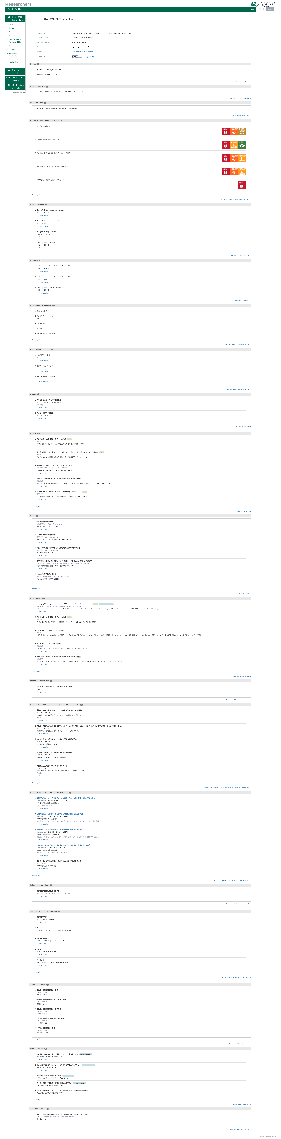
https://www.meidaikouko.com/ (82, 52)
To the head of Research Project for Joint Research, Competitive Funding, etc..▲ (227, 788)
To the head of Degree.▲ (243, 82)
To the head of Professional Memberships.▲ (238, 344)
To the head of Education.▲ (242, 301)
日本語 (261, 9)
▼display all (36, 195)
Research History (15, 46)
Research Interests (15, 32)
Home (252, 9)
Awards (11, 66)
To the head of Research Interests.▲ (240, 98)
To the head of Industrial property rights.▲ (238, 904)
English (270, 9)
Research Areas (14, 36)
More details (43, 215)
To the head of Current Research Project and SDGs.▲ (235, 199)
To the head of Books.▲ (244, 593)
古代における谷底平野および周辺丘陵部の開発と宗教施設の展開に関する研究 (63, 845)
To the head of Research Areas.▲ (241, 116)
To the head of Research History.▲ (240, 255)
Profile (11, 24)
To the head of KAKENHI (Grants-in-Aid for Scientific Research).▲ (231, 880)
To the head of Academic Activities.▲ (240, 1129)
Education (12, 50)
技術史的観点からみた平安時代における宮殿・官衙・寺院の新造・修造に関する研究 (66, 798)
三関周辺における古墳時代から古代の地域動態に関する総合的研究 (60, 814)
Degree (11, 28)
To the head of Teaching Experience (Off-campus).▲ (235, 977)
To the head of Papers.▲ (243, 511)
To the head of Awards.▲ (243, 426)
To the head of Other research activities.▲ (238, 700)
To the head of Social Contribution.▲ (240, 1044)
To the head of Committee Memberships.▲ (238, 389)
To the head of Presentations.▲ (241, 676)
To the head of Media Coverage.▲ (241, 1104)
